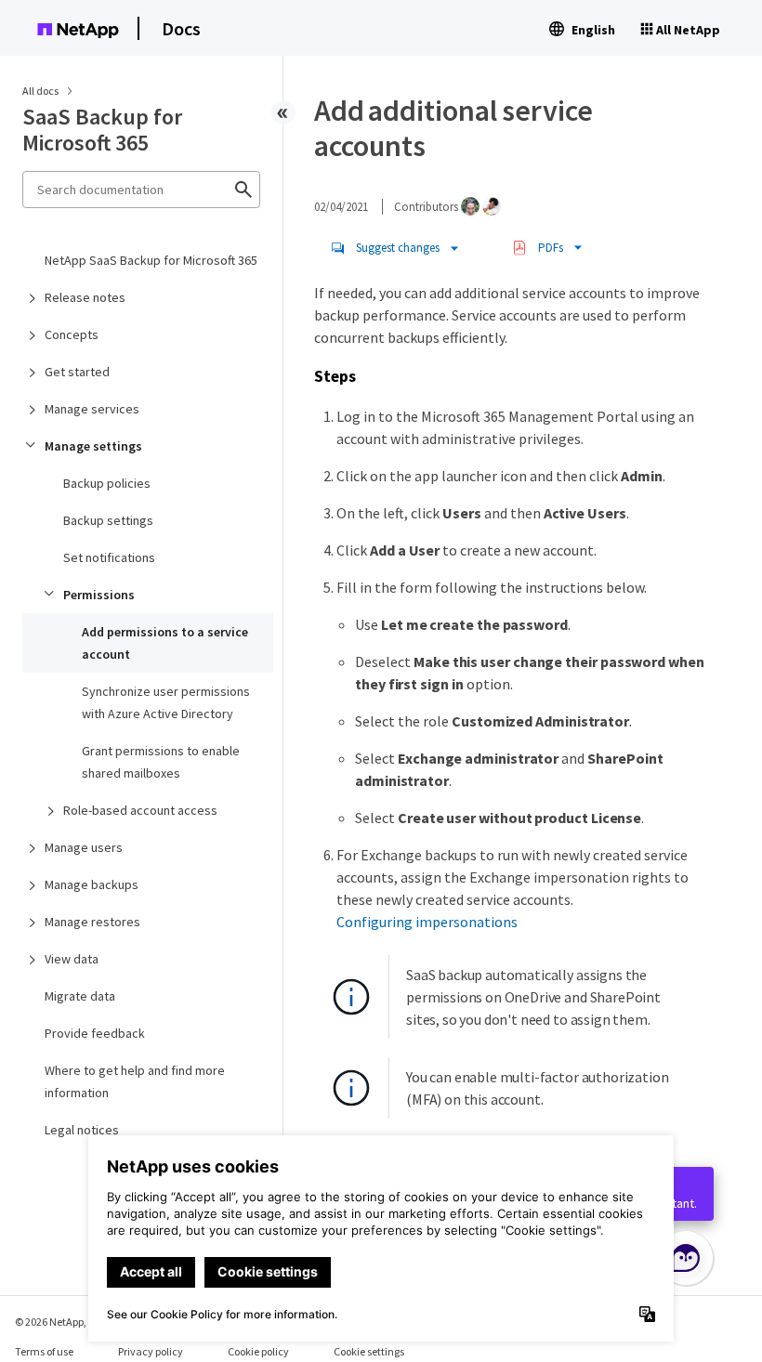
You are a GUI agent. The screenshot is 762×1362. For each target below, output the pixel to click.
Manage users (84, 847)
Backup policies (107, 483)
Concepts (72, 334)
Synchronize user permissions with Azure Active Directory (166, 702)
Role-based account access (140, 810)
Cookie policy (258, 1351)
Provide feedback (95, 1033)
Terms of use (44, 1351)
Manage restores (92, 921)
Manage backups (91, 884)
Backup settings (108, 520)
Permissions (99, 594)
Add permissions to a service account (165, 642)
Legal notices (82, 1129)
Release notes (85, 297)
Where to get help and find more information (135, 1081)
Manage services (92, 408)
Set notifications (109, 557)
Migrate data (80, 996)
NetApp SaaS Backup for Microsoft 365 (151, 260)
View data (72, 958)
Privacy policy (150, 1351)
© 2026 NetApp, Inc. (60, 1322)
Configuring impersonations (427, 921)
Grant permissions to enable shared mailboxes (161, 761)
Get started (77, 371)
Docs (181, 28)
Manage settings (93, 446)
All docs (40, 91)
